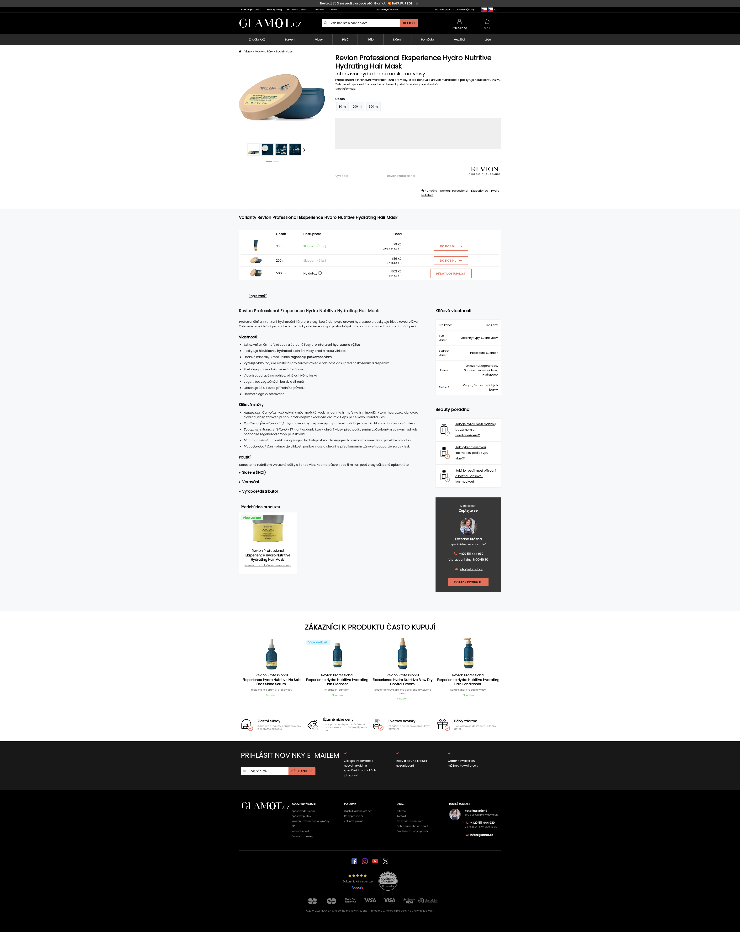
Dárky (333, 9)
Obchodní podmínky (410, 821)
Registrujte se (443, 9)
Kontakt (319, 9)
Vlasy (248, 51)
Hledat (409, 23)
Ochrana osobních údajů (412, 826)
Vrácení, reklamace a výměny (310, 821)
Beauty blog (274, 9)
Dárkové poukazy (303, 836)
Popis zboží (258, 296)
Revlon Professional (401, 176)
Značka (432, 191)
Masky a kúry (264, 51)
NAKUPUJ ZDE (402, 3)
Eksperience (479, 191)
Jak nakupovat (353, 821)
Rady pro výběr (353, 816)
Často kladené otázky (358, 811)
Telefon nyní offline (386, 9)
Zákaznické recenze (357, 881)
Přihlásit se (302, 771)
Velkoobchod (300, 831)
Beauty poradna (251, 9)
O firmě (401, 811)
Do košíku (448, 246)
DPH (294, 826)
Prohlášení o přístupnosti (412, 831)
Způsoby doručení (303, 811)
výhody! (470, 9)
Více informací (345, 89)
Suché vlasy (284, 51)
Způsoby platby (301, 816)
